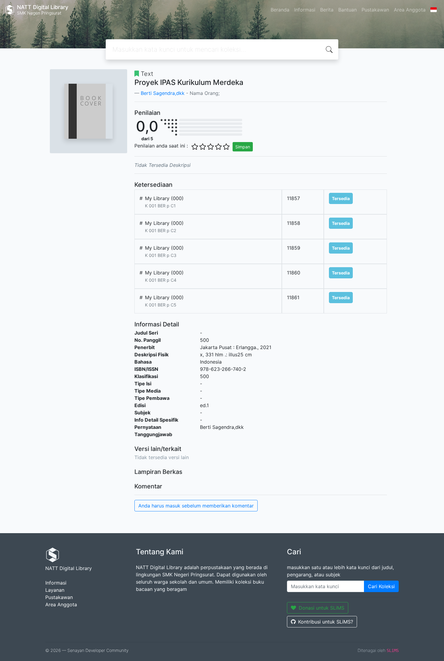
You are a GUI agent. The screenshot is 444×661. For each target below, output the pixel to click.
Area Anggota (410, 10)
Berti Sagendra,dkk (163, 93)
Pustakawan (375, 10)
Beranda (280, 10)
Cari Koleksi (381, 586)
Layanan (54, 590)
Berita (326, 10)
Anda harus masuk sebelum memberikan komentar (196, 506)
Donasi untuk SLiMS (321, 608)
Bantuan (347, 10)
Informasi (304, 10)
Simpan (242, 146)
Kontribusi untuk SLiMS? (325, 622)
